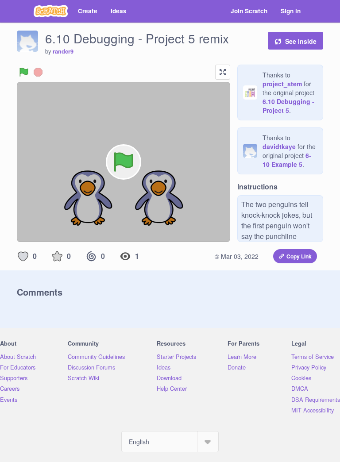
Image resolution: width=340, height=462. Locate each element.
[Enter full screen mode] (222, 72)
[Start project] (24, 72)
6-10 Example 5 (287, 160)
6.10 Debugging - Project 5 (288, 106)
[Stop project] (38, 72)
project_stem (282, 83)
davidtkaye (279, 146)
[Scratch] (51, 11)
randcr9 (63, 51)
